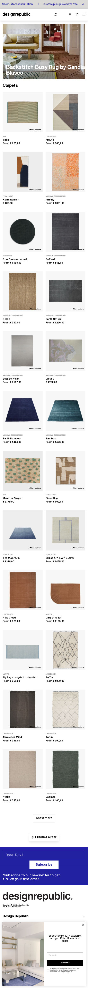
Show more (44, 818)
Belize (6, 319)
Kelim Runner (11, 200)
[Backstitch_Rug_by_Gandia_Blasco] (44, 51)
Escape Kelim (11, 379)
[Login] (69, 14)
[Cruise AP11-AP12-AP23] (66, 530)
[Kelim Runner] (23, 172)
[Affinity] (66, 172)
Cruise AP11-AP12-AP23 (60, 558)
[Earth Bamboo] (23, 411)
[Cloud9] (66, 351)
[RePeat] (66, 232)
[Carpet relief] (66, 590)
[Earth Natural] (66, 291)
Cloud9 (50, 379)
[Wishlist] (62, 14)
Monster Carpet (13, 498)
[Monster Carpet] (23, 471)
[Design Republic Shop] (17, 14)
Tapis (6, 140)
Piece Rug (52, 498)
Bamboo (51, 439)
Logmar (50, 797)
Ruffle (49, 677)
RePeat (50, 259)
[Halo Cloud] (23, 590)
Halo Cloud (9, 618)
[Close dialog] (83, 925)
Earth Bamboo (11, 439)
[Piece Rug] (66, 471)
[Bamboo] (66, 411)
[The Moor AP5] (23, 530)
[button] (55, 14)
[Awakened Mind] (23, 710)
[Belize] (23, 291)
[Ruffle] (66, 650)
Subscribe (44, 864)
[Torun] (66, 710)
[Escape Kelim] (23, 351)
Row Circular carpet (15, 259)
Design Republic (16, 916)
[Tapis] (23, 112)
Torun (49, 737)
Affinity (50, 200)
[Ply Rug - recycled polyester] (23, 650)
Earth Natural (54, 319)
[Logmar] (66, 769)
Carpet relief (53, 618)
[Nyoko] (23, 769)
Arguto (50, 140)
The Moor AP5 (11, 558)
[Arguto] (66, 112)
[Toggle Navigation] (83, 14)
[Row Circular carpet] (23, 232)
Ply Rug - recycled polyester (20, 677)
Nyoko (6, 797)
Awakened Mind (12, 737)
